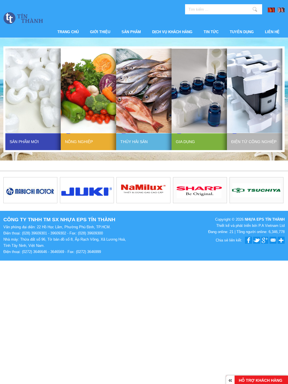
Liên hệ (272, 32)
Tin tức (211, 32)
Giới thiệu (100, 32)
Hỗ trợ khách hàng (255, 380)
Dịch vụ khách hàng (172, 32)
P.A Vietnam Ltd (271, 225)
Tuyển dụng (242, 32)
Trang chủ (68, 32)
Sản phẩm (131, 32)
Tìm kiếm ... (255, 9)
